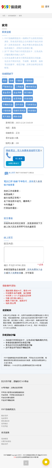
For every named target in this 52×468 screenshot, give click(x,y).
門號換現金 (8, 87)
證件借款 (19, 104)
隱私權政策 (5, 421)
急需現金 (7, 99)
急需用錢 (17, 99)
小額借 (19, 81)
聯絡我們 (4, 444)
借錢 (11, 81)
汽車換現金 (31, 104)
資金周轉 (17, 93)
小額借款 (29, 81)
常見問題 (4, 426)
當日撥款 (28, 93)
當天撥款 (7, 116)
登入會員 (18, 159)
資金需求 (7, 93)
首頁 (4, 15)
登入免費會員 (14, 273)
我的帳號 (4, 439)
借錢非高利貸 (19, 111)
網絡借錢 (17, 116)
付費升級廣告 (6, 441)
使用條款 (4, 424)
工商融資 (19, 87)
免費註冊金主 (13, 163)
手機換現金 (8, 104)
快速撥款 (32, 111)
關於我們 (4, 416)
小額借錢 (7, 111)
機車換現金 (31, 87)
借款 (5, 81)
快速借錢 (28, 99)
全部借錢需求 (12, 15)
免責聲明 (4, 418)
